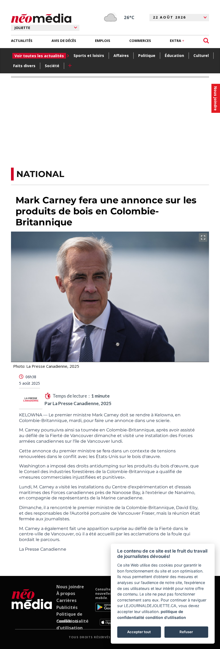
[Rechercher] (206, 41)
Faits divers (24, 65)
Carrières (66, 600)
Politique (146, 55)
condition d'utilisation (165, 617)
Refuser (186, 632)
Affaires (121, 55)
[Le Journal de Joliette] (32, 606)
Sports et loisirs (89, 55)
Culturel (201, 55)
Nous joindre (70, 587)
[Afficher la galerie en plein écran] (203, 237)
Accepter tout (139, 632)
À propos (65, 593)
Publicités (67, 607)
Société (52, 65)
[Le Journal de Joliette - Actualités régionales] (41, 18)
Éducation (174, 55)
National (40, 174)
